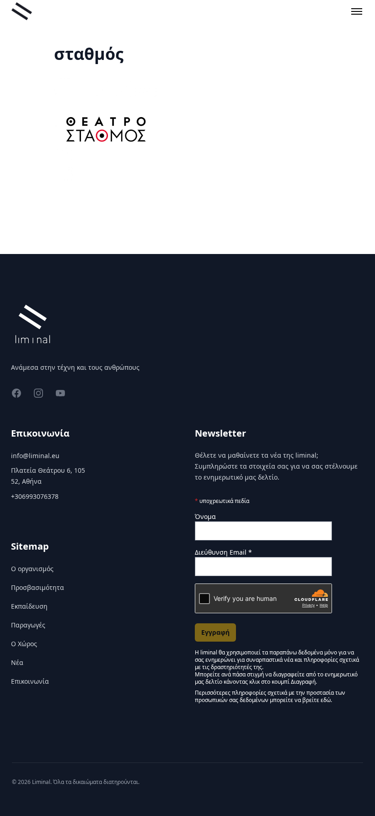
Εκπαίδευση (29, 606)
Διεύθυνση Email (223, 552)
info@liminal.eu (35, 455)
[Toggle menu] (357, 11)
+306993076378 (35, 496)
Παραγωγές (28, 625)
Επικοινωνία (30, 681)
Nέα (17, 662)
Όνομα (205, 516)
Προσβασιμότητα (37, 587)
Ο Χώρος (24, 643)
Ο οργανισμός (32, 568)
